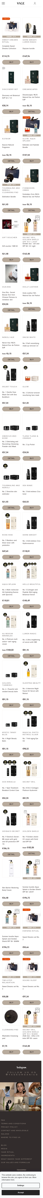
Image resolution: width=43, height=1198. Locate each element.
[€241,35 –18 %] (32, 868)
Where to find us (10, 1137)
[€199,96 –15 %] (32, 26)
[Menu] (3, 3)
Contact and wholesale (15, 1130)
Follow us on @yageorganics (22, 1073)
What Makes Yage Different (16, 1159)
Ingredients (8, 1155)
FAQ (3, 1120)
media (4, 1148)
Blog (4, 1145)
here (12, 1180)
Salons (5, 1134)
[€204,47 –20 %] (32, 224)
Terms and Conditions (13, 1123)
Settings (20, 1185)
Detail (31, 111)
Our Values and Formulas (15, 1162)
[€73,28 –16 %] (11, 175)
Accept (21, 1192)
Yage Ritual (7, 1152)
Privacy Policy (9, 1127)
